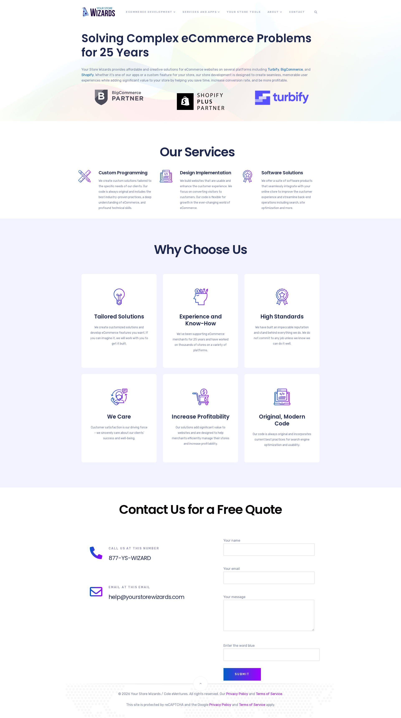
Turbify (273, 69)
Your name (231, 540)
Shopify (87, 75)
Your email (231, 569)
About (273, 11)
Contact (297, 11)
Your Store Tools (244, 11)
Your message (234, 597)
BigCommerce (292, 69)
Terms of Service (269, 694)
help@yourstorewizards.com (146, 597)
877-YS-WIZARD (130, 558)
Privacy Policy (237, 694)
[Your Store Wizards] (91, 12)
